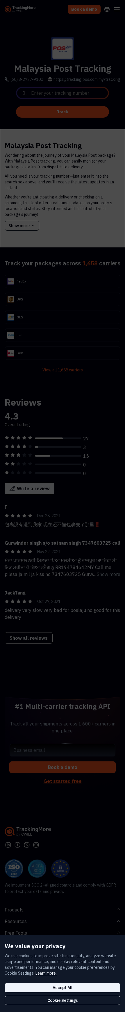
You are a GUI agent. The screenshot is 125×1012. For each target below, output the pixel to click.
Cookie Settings (62, 1000)
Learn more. (46, 973)
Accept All (62, 987)
